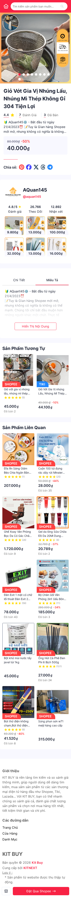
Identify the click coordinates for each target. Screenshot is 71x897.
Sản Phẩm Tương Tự (23, 348)
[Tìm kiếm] (62, 6)
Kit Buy (37, 863)
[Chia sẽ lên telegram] (50, 167)
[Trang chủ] (5, 6)
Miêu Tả (52, 280)
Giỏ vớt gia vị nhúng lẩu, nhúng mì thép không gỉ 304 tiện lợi (17, 393)
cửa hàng (9, 833)
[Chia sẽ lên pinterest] (21, 167)
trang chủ (10, 827)
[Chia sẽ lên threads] (43, 167)
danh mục (9, 839)
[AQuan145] (6, 891)
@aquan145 (32, 197)
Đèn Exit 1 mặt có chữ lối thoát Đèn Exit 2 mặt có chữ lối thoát (18, 599)
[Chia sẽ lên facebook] (29, 167)
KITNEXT (30, 868)
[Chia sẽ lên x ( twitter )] (36, 167)
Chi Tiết (19, 280)
